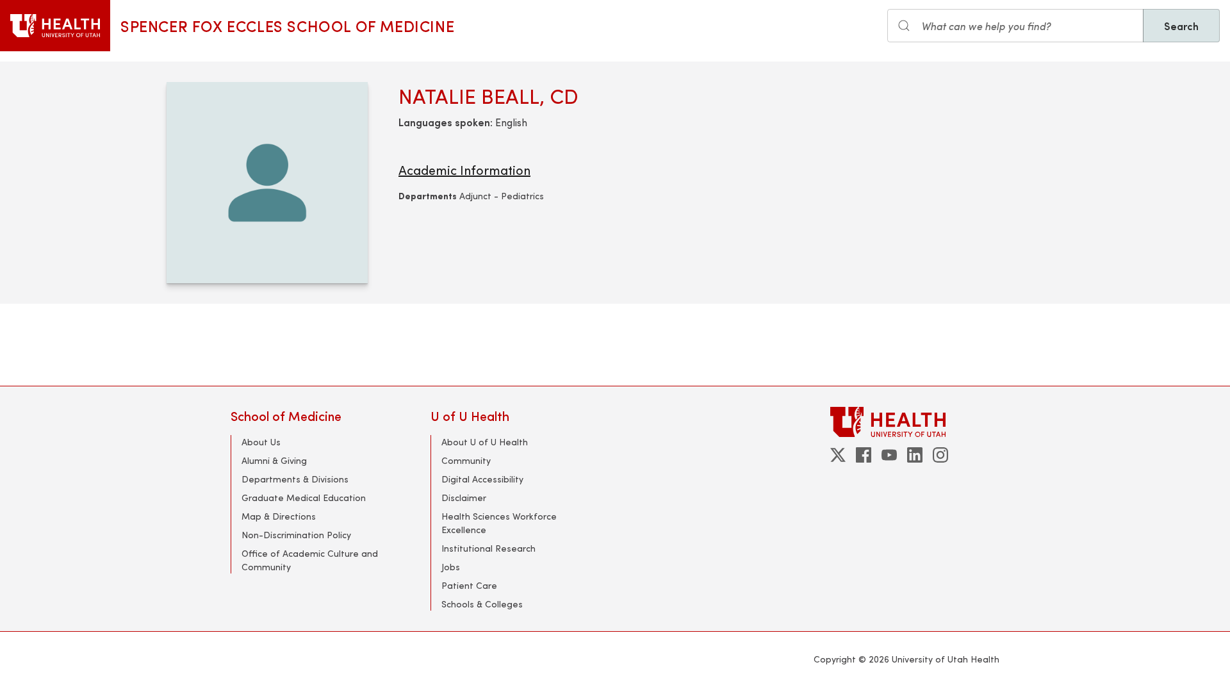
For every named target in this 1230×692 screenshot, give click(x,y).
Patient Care (469, 585)
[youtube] (889, 455)
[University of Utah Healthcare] (914, 422)
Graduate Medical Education (304, 497)
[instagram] (940, 455)
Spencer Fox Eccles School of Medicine (287, 25)
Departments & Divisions (295, 479)
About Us (261, 442)
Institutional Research (488, 548)
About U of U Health (484, 442)
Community (466, 460)
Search (1181, 26)
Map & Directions (279, 516)
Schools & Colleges (482, 604)
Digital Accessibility (482, 479)
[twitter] (838, 455)
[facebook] (863, 455)
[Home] (55, 25)
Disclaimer (463, 497)
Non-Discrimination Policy (296, 535)
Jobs (450, 567)
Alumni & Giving (274, 460)
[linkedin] (914, 455)
